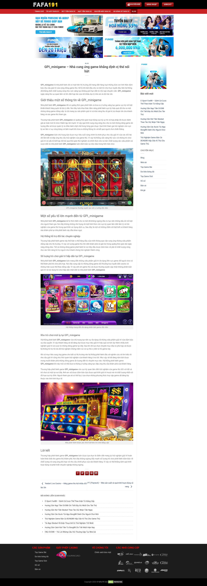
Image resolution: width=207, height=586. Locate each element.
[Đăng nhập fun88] (139, 47)
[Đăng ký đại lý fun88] (68, 25)
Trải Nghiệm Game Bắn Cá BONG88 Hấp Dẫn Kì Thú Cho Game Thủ (72, 519)
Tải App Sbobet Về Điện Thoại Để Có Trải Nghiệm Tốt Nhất (69, 523)
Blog (134, 11)
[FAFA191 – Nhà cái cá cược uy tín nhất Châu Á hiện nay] (45, 4)
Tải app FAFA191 (52, 11)
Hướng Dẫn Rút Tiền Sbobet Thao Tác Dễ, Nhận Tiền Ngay (69, 510)
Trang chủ (39, 11)
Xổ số (143, 181)
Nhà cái (144, 162)
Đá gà (143, 190)
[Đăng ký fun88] (154, 76)
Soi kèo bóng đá (147, 172)
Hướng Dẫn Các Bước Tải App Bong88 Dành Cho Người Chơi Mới (72, 514)
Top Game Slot (147, 176)
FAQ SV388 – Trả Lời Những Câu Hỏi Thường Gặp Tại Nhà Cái (70, 532)
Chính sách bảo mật (103, 552)
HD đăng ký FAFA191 (121, 11)
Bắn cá (143, 185)
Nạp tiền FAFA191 (85, 11)
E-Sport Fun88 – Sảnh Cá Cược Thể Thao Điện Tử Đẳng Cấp (69, 501)
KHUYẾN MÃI (135, 4)
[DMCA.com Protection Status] (115, 582)
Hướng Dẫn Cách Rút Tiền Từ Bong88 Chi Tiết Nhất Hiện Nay (70, 527)
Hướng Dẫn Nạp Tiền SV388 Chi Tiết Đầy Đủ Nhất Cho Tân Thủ (71, 505)
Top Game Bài (146, 167)
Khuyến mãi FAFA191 (102, 11)
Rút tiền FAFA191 (68, 11)
